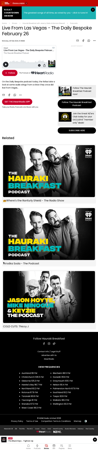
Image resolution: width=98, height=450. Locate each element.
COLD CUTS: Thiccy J (49, 299)
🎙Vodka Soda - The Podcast (49, 236)
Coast (37, 429)
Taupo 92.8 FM (60, 396)
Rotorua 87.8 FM (30, 392)
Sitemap (77, 421)
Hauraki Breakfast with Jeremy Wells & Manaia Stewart (44, 23)
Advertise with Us (49, 355)
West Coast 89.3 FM (31, 407)
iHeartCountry (58, 429)
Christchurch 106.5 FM (33, 377)
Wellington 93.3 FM (62, 403)
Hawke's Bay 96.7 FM (32, 384)
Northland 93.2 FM (30, 388)
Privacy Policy (17, 421)
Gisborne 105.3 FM (30, 380)
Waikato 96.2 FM (61, 400)
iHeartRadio (49, 359)
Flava (43, 429)
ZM (16, 429)
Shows (14, 23)
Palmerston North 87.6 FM (66, 388)
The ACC (30, 429)
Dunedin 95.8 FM (61, 377)
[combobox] (94, 40)
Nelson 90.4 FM (60, 384)
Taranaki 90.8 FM (30, 396)
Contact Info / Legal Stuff (49, 351)
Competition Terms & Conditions (56, 421)
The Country (89, 429)
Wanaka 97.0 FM (30, 403)
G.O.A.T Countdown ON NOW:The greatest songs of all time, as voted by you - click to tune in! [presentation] (49, 12)
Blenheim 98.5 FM (61, 373)
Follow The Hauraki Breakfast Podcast (77, 96)
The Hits (22, 429)
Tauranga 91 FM (29, 400)
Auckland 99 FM (29, 373)
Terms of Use (32, 421)
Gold (49, 429)
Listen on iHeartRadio (49, 439)
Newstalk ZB (8, 429)
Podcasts (74, 23)
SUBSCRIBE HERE (77, 122)
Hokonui (80, 429)
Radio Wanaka (70, 429)
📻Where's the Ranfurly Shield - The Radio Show (49, 173)
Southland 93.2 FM (62, 392)
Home (4, 23)
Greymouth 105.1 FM (63, 380)
